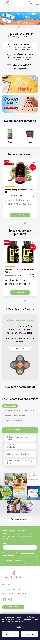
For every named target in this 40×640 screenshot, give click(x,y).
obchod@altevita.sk (13, 589)
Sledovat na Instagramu (22, 519)
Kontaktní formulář (13, 607)
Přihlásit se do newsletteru (13, 561)
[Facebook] (4, 599)
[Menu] (37, 3)
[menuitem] (10, 142)
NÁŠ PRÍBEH (20, 349)
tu (27, 622)
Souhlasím (29, 634)
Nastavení (20, 627)
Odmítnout (10, 634)
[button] (11, 223)
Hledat (35, 9)
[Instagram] (10, 599)
